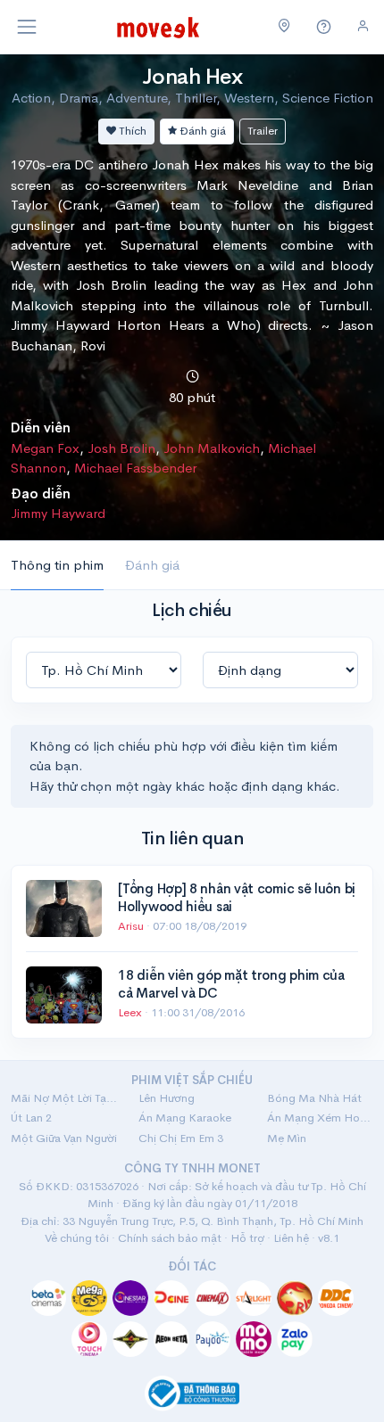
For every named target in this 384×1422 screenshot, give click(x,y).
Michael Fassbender (135, 467)
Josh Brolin (121, 448)
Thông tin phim (57, 564)
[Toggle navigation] (26, 27)
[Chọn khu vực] (284, 26)
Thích (131, 130)
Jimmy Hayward (58, 513)
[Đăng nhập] (363, 26)
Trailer (262, 130)
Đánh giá (201, 130)
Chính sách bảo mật (169, 1237)
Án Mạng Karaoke (184, 1117)
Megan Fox (45, 448)
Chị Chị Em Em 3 (180, 1138)
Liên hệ (291, 1237)
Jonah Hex (192, 76)
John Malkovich (211, 448)
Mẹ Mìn (286, 1138)
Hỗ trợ (247, 1237)
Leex (131, 1012)
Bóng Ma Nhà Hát (314, 1098)
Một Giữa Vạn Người (64, 1138)
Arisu (132, 925)
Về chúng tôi (77, 1237)
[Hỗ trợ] (324, 27)
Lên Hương (166, 1098)
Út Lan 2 (31, 1117)
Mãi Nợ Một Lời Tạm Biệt (64, 1098)
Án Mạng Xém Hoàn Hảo (320, 1117)
